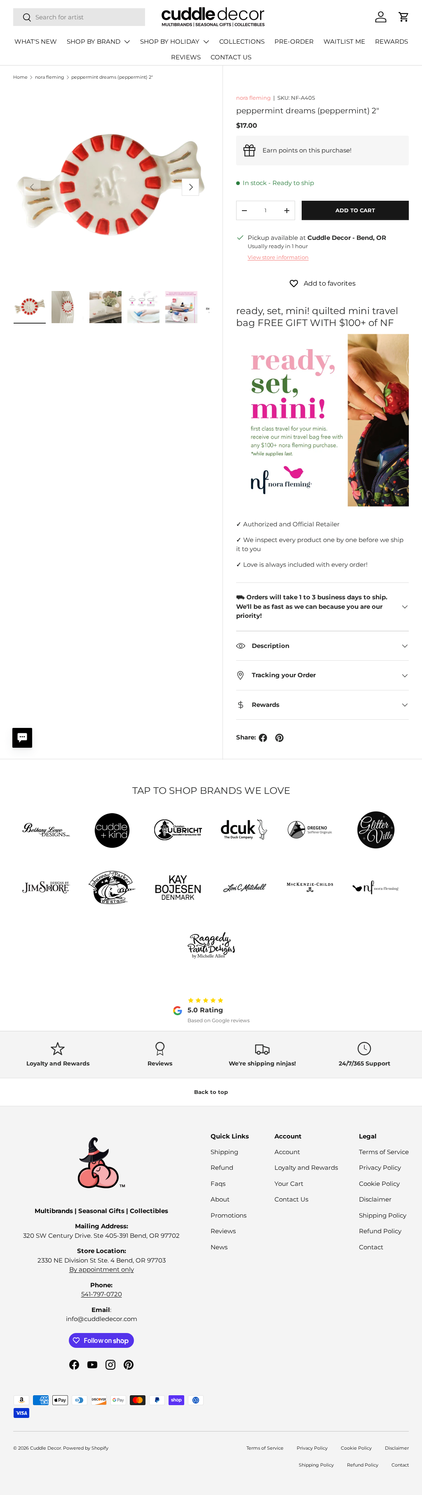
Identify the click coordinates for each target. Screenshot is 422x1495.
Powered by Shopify (85, 1448)
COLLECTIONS (242, 41)
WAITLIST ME (344, 41)
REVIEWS (186, 57)
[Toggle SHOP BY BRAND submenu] (127, 42)
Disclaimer (375, 1199)
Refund (222, 1167)
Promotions (228, 1215)
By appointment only (101, 1269)
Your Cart (288, 1184)
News (219, 1247)
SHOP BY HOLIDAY (169, 41)
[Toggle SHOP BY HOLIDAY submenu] (206, 42)
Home (20, 77)
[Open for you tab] (22, 738)
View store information (278, 257)
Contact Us (291, 1199)
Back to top (211, 1092)
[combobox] (79, 17)
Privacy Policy (380, 1167)
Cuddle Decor (45, 1448)
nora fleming (49, 77)
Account (287, 1152)
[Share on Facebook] (263, 738)
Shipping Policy (382, 1215)
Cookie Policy (379, 1184)
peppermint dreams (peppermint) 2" (112, 77)
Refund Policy (380, 1231)
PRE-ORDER (294, 41)
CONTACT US (231, 57)
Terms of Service (384, 1152)
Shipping (224, 1152)
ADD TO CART (355, 210)
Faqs (218, 1184)
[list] (111, 187)
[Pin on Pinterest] (279, 738)
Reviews (223, 1231)
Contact (371, 1247)
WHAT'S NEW (35, 41)
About (220, 1199)
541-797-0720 (101, 1294)
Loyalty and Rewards (306, 1167)
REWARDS (391, 41)
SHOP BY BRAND (93, 41)
